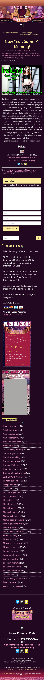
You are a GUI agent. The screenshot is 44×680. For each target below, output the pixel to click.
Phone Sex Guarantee (27, 669)
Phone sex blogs (10, 535)
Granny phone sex (11, 461)
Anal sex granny (10, 434)
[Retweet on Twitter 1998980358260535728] (12, 347)
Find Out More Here (13, 314)
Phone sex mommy (12, 543)
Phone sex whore (11, 547)
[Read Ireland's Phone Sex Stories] (22, 627)
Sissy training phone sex (14, 578)
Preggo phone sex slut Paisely (29, 34)
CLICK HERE (22, 617)
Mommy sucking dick (12, 523)
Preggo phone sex (11, 551)
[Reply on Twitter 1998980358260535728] (8, 347)
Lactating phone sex (26, 53)
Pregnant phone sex (23, 172)
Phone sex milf (28, 55)
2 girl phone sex (10, 426)
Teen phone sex (10, 582)
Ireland (6, 51)
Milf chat (37, 53)
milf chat (7, 170)
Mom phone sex (10, 508)
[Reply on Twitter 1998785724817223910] (8, 363)
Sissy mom (8, 574)
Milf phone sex (9, 496)
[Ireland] (22, 150)
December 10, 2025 (12, 351)
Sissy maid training (11, 570)
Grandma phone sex (12, 453)
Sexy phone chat (10, 559)
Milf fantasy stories (11, 492)
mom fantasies (18, 170)
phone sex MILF (8, 172)
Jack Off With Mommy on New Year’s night (18, 33)
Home (9, 669)
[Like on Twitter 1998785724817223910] (17, 363)
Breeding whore (16, 51)
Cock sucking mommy (13, 449)
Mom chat (7, 500)
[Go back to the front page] (22, 14)
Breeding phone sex (12, 441)
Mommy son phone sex (13, 519)
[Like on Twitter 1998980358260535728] (17, 347)
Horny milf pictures (29, 51)
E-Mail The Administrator (9, 673)
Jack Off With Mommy (13, 477)
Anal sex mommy (11, 437)
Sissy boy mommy (11, 562)
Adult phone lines (11, 430)
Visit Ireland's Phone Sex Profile (22, 157)
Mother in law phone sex (14, 531)
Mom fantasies (7, 55)
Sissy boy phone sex (12, 566)
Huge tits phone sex (12, 469)
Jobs (35, 669)
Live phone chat (10, 484)
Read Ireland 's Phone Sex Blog (22, 160)
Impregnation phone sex (10, 53)
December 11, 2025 (12, 335)
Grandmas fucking (11, 457)
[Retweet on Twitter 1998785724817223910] (12, 363)
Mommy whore (17, 55)
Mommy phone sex (12, 516)
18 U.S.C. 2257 (16, 669)
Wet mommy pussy (16, 58)
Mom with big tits (11, 512)
